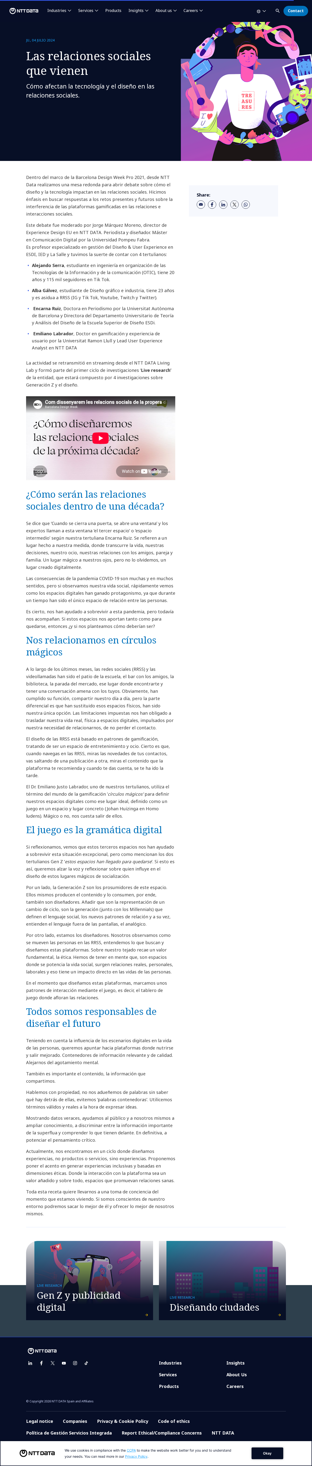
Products (113, 10)
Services (168, 1374)
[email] (201, 204)
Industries (170, 1363)
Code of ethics (174, 1421)
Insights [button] (136, 10)
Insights (235, 1363)
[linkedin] (223, 204)
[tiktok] (86, 1363)
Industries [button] (56, 10)
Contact (296, 10)
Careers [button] (191, 10)
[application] (156, 1453)
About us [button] (164, 10)
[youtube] (64, 1363)
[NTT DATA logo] (20, 11)
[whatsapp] (246, 204)
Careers (235, 1386)
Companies (75, 1421)
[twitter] (234, 204)
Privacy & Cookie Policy (122, 1421)
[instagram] (75, 1363)
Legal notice (39, 1421)
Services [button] (85, 10)
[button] (278, 9)
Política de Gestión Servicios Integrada (69, 1433)
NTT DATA (223, 1433)
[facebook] (212, 204)
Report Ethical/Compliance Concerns (162, 1433)
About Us (236, 1374)
